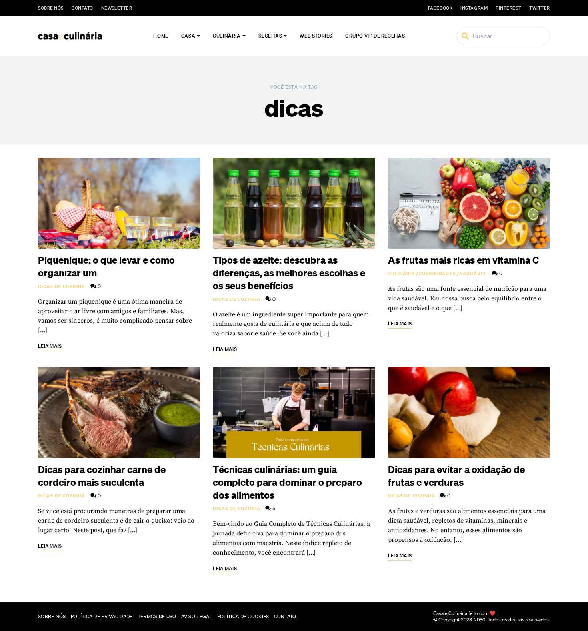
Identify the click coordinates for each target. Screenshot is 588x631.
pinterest (508, 8)
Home (160, 35)
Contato (82, 8)
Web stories (316, 35)
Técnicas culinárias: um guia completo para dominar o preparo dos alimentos (287, 482)
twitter (539, 8)
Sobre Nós (51, 8)
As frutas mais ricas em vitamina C (463, 260)
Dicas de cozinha (62, 286)
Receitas (270, 35)
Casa (188, 35)
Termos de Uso (157, 616)
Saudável (473, 273)
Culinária (226, 35)
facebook (440, 8)
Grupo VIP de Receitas (375, 35)
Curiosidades (437, 273)
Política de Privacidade (102, 616)
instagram (474, 8)
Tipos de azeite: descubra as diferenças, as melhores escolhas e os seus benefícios (289, 273)
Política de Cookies (243, 616)
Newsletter (116, 8)
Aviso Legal (196, 616)
